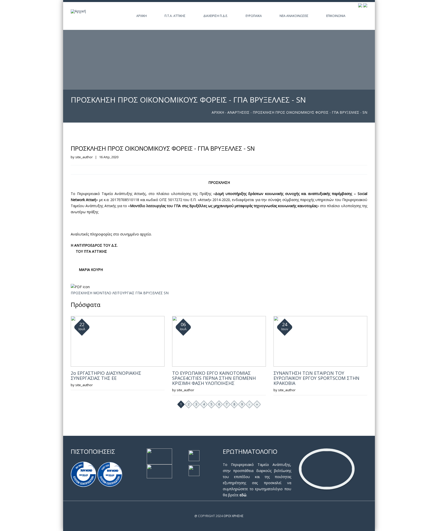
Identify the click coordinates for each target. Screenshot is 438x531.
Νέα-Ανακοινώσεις (294, 16)
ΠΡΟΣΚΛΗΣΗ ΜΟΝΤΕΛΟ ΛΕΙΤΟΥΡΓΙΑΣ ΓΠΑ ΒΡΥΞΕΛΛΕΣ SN (120, 292)
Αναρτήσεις (238, 112)
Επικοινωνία (335, 16)
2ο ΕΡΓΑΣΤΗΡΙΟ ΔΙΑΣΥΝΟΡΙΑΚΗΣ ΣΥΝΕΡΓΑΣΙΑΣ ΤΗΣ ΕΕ (106, 375)
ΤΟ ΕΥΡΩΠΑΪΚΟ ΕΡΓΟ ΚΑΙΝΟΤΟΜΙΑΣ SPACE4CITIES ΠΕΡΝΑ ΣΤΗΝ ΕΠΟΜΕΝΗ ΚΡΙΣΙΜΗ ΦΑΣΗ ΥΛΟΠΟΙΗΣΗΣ (214, 378)
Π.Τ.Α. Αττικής (175, 16)
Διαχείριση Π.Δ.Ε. (215, 16)
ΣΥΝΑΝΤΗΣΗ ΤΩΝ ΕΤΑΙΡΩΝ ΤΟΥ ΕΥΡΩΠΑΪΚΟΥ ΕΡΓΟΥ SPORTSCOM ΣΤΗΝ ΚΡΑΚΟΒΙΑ (316, 378)
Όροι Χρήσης (234, 516)
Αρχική (141, 16)
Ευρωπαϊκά (254, 16)
